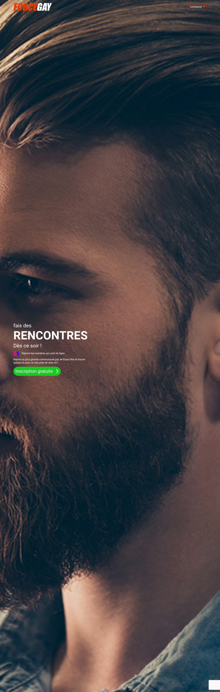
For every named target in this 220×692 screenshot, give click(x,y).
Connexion (196, 6)
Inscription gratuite (34, 371)
